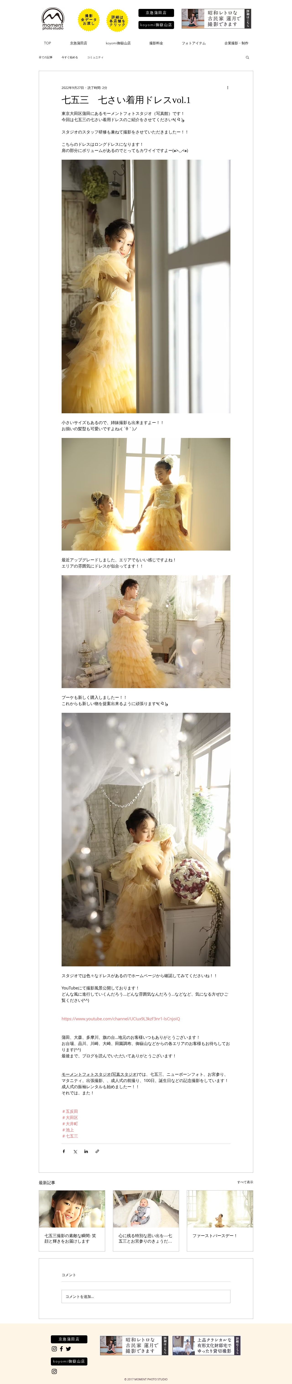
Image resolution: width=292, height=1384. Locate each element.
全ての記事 (45, 57)
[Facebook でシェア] (64, 1151)
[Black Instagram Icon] (54, 1348)
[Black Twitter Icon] (68, 1348)
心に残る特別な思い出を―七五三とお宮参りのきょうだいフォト (145, 1238)
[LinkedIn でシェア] (86, 1151)
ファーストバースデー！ (215, 1235)
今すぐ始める (70, 57)
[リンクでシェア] (97, 1151)
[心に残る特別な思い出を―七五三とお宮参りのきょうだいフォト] (146, 1209)
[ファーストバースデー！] (220, 1209)
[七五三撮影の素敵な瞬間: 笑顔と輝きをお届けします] (72, 1209)
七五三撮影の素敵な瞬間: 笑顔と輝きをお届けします (70, 1238)
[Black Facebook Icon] (61, 1348)
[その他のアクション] (227, 87)
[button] (247, 57)
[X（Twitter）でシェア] (75, 1151)
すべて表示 (245, 1182)
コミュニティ (95, 57)
